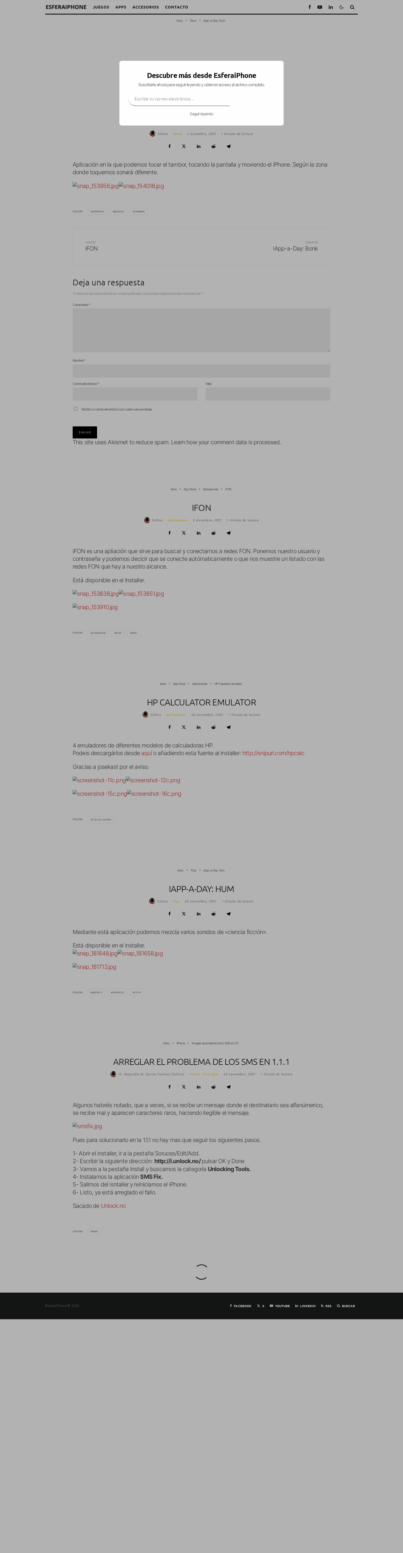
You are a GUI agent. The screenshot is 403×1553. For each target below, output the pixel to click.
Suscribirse (252, 98)
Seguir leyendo (201, 113)
